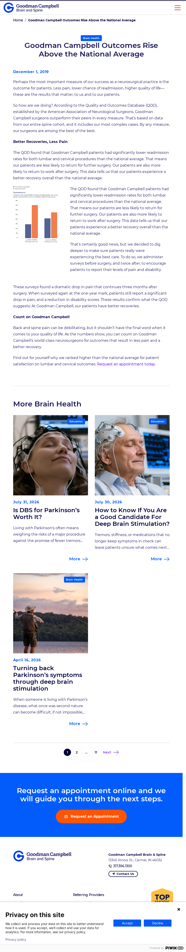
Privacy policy (15, 939)
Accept (127, 923)
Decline (157, 923)
